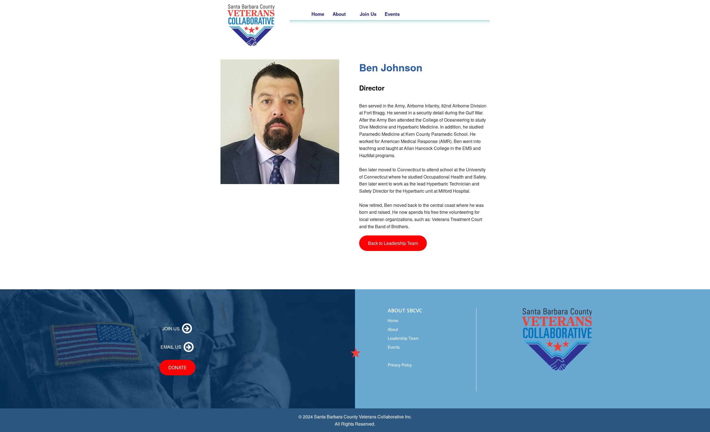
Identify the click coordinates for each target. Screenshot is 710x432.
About (393, 329)
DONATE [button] (177, 367)
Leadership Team (403, 338)
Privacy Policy (400, 365)
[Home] (251, 25)
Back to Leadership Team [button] (393, 243)
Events (394, 347)
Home (393, 320)
